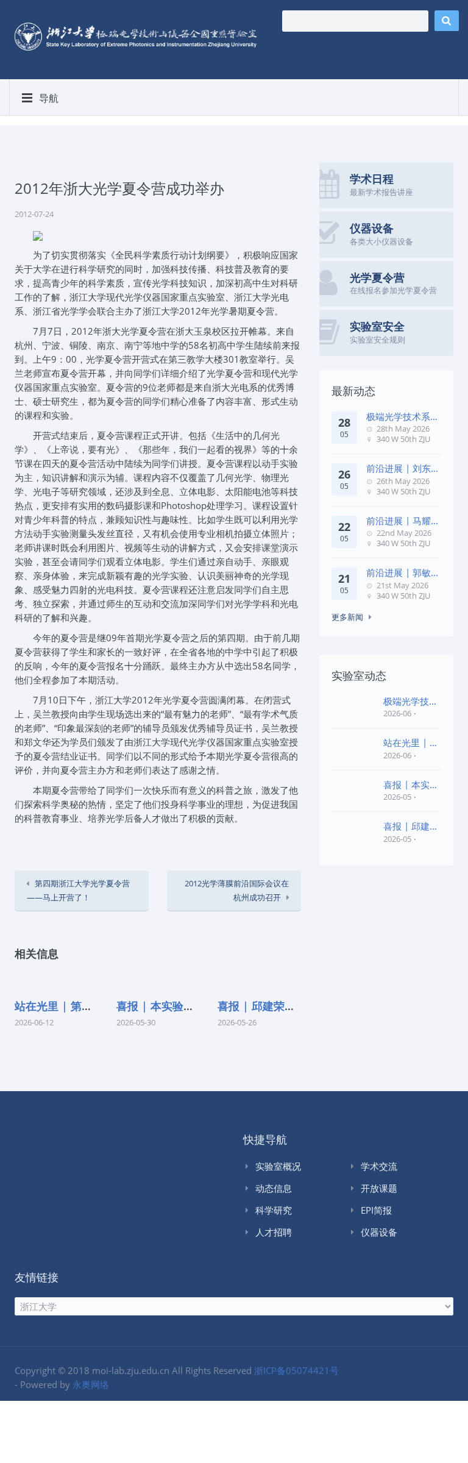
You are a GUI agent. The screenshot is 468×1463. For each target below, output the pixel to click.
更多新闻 (347, 616)
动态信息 (273, 1188)
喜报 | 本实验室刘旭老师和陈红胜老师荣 (411, 785)
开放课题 (379, 1188)
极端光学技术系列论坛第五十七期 (402, 416)
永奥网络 (91, 1384)
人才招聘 (273, 1232)
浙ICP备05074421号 (296, 1370)
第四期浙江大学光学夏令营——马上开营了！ (78, 890)
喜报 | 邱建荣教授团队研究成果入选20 (411, 826)
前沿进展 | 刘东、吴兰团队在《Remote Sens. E (403, 468)
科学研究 (273, 1210)
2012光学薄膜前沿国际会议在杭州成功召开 (237, 890)
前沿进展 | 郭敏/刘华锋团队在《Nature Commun (400, 573)
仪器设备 (379, 1232)
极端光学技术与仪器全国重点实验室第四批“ (410, 701)
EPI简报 (376, 1210)
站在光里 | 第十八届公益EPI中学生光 (411, 743)
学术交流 (379, 1166)
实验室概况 (278, 1166)
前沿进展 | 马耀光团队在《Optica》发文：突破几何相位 (403, 521)
